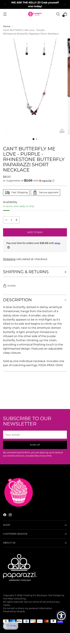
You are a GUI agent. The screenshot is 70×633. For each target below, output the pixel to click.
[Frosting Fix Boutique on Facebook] (5, 515)
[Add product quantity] (6, 219)
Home (6, 26)
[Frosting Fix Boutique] (35, 14)
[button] (35, 180)
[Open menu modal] (4, 14)
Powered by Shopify (14, 611)
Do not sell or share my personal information (27, 608)
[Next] (65, 4)
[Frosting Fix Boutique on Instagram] (10, 515)
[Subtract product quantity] (16, 219)
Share (11, 285)
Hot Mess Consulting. (14, 598)
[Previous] (5, 4)
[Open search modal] (57, 14)
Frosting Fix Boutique (35, 595)
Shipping (9, 259)
